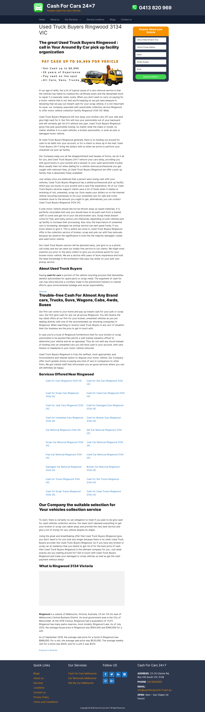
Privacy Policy (41, 697)
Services (38, 683)
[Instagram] (105, 681)
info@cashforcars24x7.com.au (155, 690)
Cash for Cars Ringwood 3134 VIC (64, 380)
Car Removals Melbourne (82, 678)
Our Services (71, 19)
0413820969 (154, 681)
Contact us (126, 19)
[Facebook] (105, 674)
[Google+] (111, 681)
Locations (38, 687)
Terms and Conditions (45, 702)
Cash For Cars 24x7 (71, 6)
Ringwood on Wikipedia (48, 650)
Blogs (112, 19)
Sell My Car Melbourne (81, 683)
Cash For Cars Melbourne (82, 673)
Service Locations (95, 19)
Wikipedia (43, 291)
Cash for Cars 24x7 (102, 708)
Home (42, 19)
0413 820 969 (155, 7)
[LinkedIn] (118, 674)
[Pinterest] (124, 674)
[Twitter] (111, 674)
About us (54, 19)
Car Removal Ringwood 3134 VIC (63, 429)
